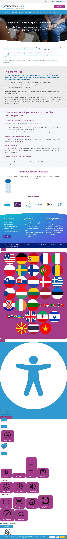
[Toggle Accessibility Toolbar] (3, 249)
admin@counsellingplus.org (59, 1)
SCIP (61, 244)
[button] (59, 6)
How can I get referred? (31, 226)
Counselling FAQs (29, 236)
